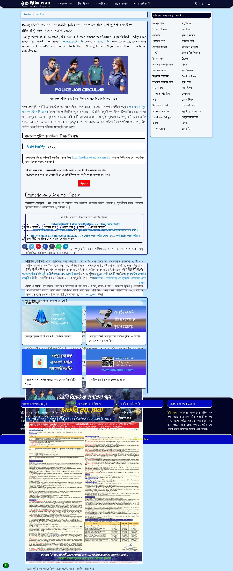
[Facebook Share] (24, 246)
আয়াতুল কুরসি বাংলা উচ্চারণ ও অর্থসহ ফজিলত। (48, 336)
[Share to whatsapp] (59, 246)
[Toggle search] (209, 4)
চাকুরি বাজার (125, 429)
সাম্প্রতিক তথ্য (126, 413)
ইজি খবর (173, 413)
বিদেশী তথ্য (125, 418)
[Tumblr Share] (52, 246)
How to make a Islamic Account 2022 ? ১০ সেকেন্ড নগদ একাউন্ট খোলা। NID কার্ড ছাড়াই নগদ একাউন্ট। (85, 235)
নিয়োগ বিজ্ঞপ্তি (36, 147)
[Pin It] (38, 246)
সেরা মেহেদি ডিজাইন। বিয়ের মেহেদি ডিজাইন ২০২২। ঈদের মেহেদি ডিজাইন (85, 224)
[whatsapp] (196, 4)
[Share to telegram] (65, 246)
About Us (82, 413)
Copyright (82, 424)
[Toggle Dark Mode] (203, 4)
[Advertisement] (84, 447)
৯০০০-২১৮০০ (89, 294)
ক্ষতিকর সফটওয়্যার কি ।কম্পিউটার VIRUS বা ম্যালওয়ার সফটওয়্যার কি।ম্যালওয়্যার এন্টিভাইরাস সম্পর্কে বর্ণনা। (85, 230)
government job (71, 41)
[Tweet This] (31, 246)
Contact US (83, 418)
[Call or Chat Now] (6, 565)
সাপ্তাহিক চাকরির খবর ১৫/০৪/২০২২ (107, 380)
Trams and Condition (89, 429)
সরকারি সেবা (125, 424)
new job (103, 41)
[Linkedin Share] (45, 246)
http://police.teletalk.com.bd (91, 157)
